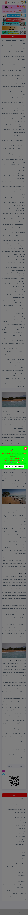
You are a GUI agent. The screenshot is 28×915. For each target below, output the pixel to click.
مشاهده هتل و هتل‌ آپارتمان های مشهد (14, 466)
